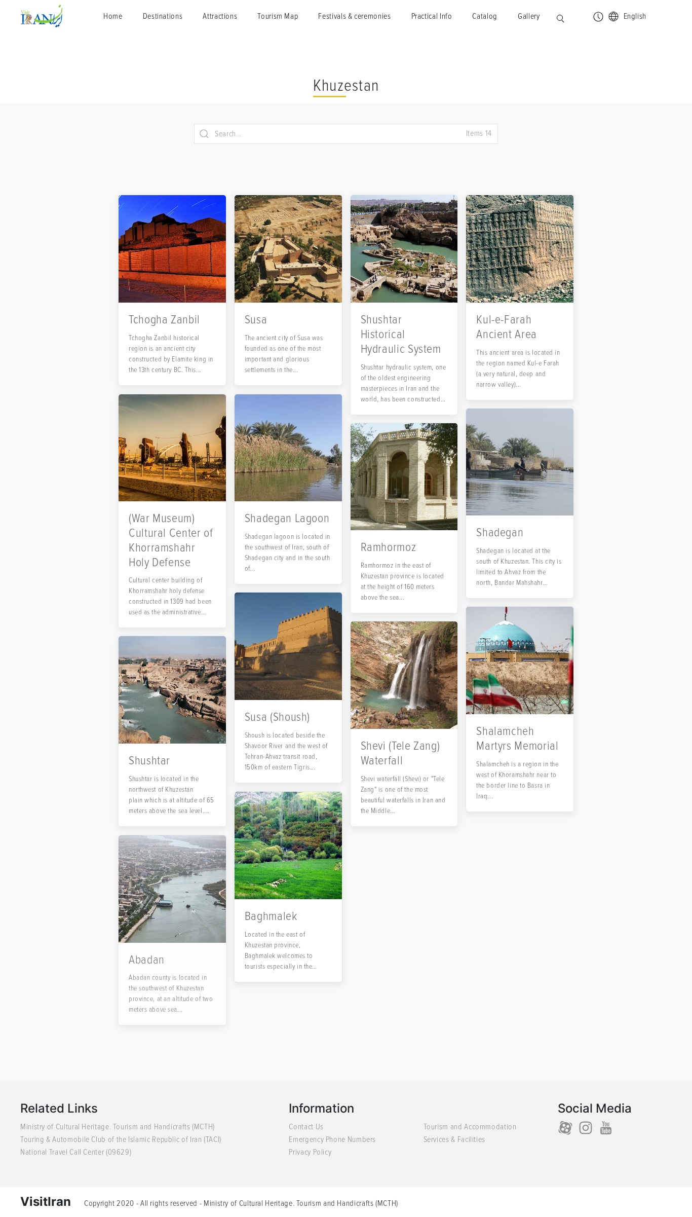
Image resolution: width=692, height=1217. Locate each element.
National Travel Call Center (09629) (75, 1152)
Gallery (529, 16)
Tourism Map (277, 16)
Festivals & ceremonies (354, 16)
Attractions (220, 16)
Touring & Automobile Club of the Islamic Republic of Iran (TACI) (120, 1139)
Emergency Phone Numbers (332, 1139)
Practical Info (431, 16)
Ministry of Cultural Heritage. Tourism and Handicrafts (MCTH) (117, 1127)
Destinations (163, 16)
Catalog (484, 16)
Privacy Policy (310, 1152)
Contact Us (306, 1127)
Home (113, 16)
